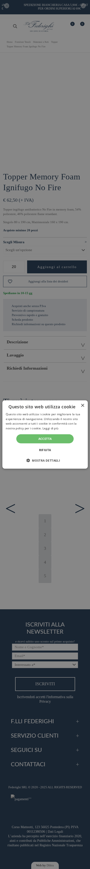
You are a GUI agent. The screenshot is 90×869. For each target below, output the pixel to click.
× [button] (82, 405)
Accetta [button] (45, 439)
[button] (45, 460)
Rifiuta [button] (45, 450)
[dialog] (45, 434)
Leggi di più (50, 428)
